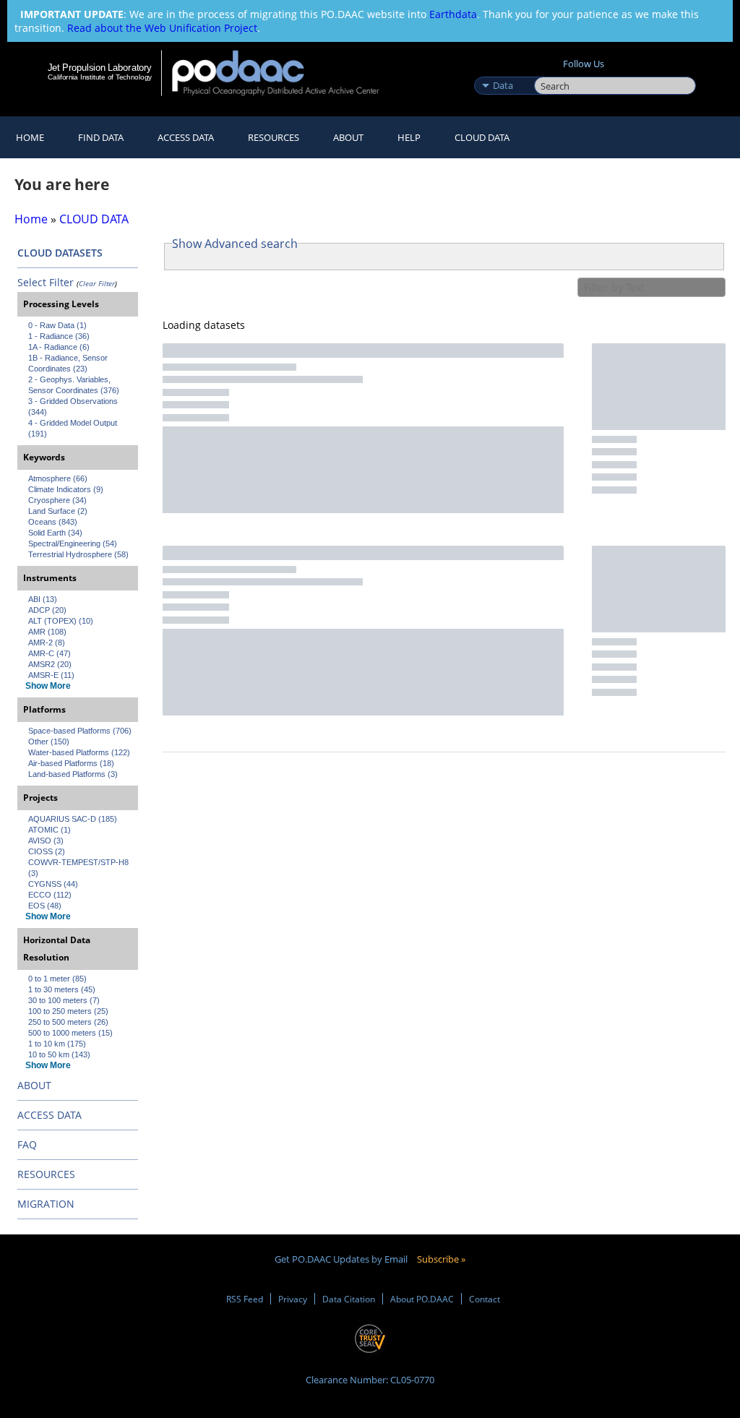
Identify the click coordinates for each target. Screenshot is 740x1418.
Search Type (502, 70)
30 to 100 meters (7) (64, 1000)
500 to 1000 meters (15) (70, 1032)
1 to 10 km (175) (57, 1043)
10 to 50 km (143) (59, 1054)
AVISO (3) (46, 840)
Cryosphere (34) (57, 500)
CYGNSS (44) (53, 884)
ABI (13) (42, 599)
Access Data (186, 137)
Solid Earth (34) (55, 532)
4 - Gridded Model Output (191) (73, 428)
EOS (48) (44, 905)
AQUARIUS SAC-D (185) (72, 819)
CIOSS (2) (46, 851)
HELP (409, 137)
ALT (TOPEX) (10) (60, 620)
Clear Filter (97, 283)
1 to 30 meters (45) (61, 989)
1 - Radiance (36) (59, 336)
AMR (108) (47, 631)
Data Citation (348, 1299)
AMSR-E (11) (51, 675)
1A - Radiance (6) (59, 347)
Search (550, 70)
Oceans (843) (52, 521)
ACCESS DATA (49, 1115)
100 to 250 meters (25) (68, 1011)
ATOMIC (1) (49, 829)
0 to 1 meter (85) (57, 978)
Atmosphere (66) (57, 478)
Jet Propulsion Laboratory (100, 67)
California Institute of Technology (100, 77)
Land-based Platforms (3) (73, 774)
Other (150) (48, 741)
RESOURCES (273, 137)
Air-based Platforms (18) (71, 763)
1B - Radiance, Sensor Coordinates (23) (69, 363)
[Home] (285, 72)
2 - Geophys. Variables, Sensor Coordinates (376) (73, 385)
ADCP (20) (47, 610)
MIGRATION (45, 1204)
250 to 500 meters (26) (68, 1022)
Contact (484, 1299)
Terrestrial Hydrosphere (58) (78, 554)
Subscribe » (441, 1259)
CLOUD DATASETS (60, 252)
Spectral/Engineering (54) (72, 543)
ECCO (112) (50, 894)
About (348, 137)
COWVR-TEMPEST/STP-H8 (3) (79, 867)
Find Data (101, 137)
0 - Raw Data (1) (57, 325)
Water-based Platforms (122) (79, 752)
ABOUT (34, 1085)
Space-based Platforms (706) (80, 730)
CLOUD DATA (482, 137)
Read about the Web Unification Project (162, 28)
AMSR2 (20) (50, 664)
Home (30, 137)
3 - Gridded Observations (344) (74, 406)
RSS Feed (244, 1299)
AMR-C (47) (49, 653)
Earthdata (453, 14)
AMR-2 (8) (46, 642)
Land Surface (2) (57, 511)
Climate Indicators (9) (65, 489)
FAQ (27, 1144)
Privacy (292, 1299)
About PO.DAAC (422, 1299)
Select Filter (45, 282)
